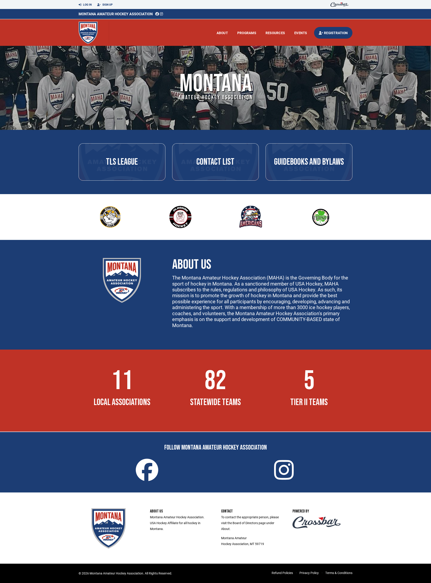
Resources (275, 33)
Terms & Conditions (338, 573)
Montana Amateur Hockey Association (116, 13)
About (222, 33)
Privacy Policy (309, 573)
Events (300, 33)
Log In (87, 4)
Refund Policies (282, 573)
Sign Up (107, 4)
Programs (246, 33)
